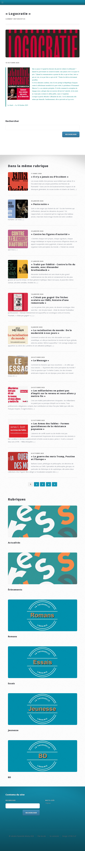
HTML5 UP (72, 836)
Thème (47, 803)
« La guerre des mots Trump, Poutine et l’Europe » (53, 458)
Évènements (15, 589)
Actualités (14, 542)
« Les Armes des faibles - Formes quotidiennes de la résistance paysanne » (50, 426)
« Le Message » (40, 360)
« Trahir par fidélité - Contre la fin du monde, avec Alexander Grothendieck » (53, 267)
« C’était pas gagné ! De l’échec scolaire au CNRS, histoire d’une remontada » (50, 300)
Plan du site (41, 836)
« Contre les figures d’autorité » (50, 234)
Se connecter (54, 836)
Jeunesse (13, 730)
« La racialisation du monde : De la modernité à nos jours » (51, 331)
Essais (11, 683)
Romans (12, 636)
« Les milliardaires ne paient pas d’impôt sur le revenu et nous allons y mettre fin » (53, 393)
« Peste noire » (40, 204)
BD (9, 777)
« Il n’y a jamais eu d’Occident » (50, 176)
